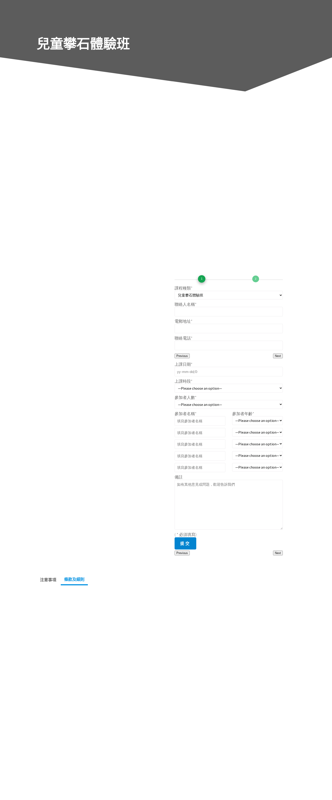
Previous (182, 356)
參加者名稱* (185, 413)
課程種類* (183, 288)
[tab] (48, 580)
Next (278, 356)
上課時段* (183, 381)
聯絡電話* (183, 338)
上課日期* (183, 364)
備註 (179, 477)
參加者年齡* (243, 413)
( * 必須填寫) (186, 534)
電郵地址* (183, 321)
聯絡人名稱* (185, 304)
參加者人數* (185, 397)
